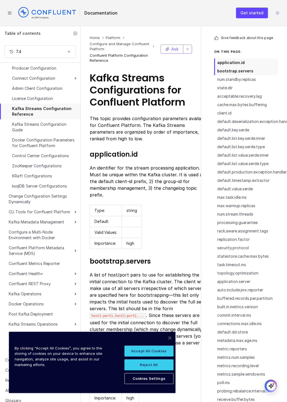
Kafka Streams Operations (33, 324)
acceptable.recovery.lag (239, 96)
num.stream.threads (235, 214)
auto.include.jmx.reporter (240, 289)
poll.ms (223, 382)
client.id (224, 113)
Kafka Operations (25, 293)
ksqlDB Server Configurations (39, 186)
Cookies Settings (149, 378)
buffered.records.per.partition (245, 298)
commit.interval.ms (234, 315)
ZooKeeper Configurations (37, 165)
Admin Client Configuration (37, 88)
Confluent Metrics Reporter (34, 263)
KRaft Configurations (32, 175)
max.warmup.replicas (236, 205)
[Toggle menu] (9, 13)
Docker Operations (26, 304)
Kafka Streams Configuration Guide (39, 127)
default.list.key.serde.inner (241, 138)
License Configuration (32, 98)
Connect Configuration (33, 78)
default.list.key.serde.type (241, 146)
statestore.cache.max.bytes (243, 256)
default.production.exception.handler (247, 172)
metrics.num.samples (236, 357)
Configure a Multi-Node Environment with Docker (32, 235)
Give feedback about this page (247, 38)
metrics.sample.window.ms (241, 374)
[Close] (170, 338)
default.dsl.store (232, 332)
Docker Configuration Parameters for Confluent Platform (43, 143)
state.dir (225, 87)
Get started (251, 12)
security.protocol (233, 247)
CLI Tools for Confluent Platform (39, 211)
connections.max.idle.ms (239, 323)
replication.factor (233, 239)
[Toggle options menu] (187, 49)
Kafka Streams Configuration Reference (41, 111)
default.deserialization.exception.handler (247, 121)
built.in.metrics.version (237, 306)
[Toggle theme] (277, 13)
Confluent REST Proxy (30, 283)
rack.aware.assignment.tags (242, 231)
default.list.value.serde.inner (243, 155)
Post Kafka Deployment (31, 314)
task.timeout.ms (231, 264)
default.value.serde (235, 188)
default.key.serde (233, 129)
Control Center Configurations (40, 155)
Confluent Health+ (26, 273)
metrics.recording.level (238, 365)
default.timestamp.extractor (243, 180)
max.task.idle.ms (232, 197)
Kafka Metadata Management (36, 222)
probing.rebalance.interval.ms (244, 391)
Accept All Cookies (148, 351)
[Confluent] (47, 12)
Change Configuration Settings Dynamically (38, 199)
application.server (233, 281)
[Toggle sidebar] (75, 33)
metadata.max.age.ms (237, 340)
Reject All (149, 364)
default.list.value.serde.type (243, 163)
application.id (231, 62)
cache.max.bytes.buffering (242, 104)
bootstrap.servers (235, 70)
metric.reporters (232, 348)
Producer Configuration (34, 68)
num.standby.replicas (236, 79)
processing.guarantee (237, 222)
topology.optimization (237, 273)
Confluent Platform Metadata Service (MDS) (36, 250)
